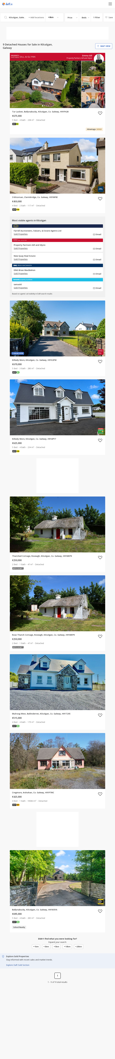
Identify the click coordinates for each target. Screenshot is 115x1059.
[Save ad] (100, 113)
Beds (84, 17)
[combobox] (32, 17)
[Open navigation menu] (110, 3)
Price (70, 17)
